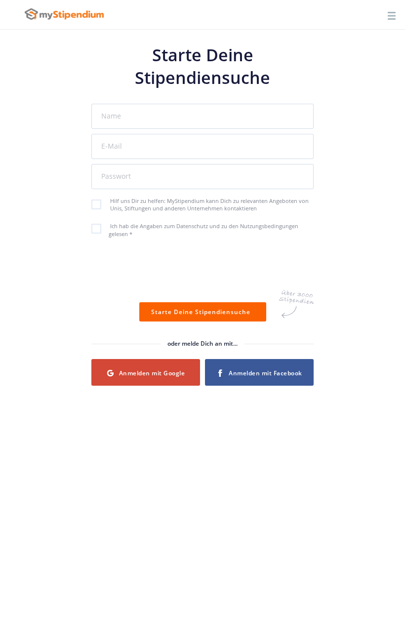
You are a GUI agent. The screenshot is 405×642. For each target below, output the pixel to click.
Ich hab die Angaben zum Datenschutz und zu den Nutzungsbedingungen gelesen (203, 230)
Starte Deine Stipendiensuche (202, 312)
